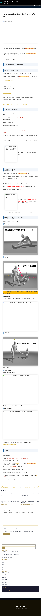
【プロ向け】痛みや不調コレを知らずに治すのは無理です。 (11, 554)
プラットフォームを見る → (7, 590)
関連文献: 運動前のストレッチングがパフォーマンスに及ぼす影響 (15, 104)
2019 (3, 565)
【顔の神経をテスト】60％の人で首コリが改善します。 (10, 551)
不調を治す (4, 577)
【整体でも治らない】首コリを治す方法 (8, 556)
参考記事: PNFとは (7, 93)
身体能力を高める (5, 584)
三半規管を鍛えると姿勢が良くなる (7, 557)
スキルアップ (4, 574)
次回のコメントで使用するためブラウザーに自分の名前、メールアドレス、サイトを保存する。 (20, 531)
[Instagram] (37, 5)
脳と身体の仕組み (5, 582)
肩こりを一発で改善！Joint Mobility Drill (8, 552)
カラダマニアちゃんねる (6, 572)
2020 (3, 564)
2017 (3, 569)
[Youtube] (39, 5)
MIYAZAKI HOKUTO (10, 2)
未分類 (3, 580)
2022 (3, 562)
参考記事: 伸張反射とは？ (8, 80)
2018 (3, 567)
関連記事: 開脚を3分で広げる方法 (9, 444)
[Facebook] (35, 5)
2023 (3, 560)
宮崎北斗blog (4, 579)
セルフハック (4, 575)
